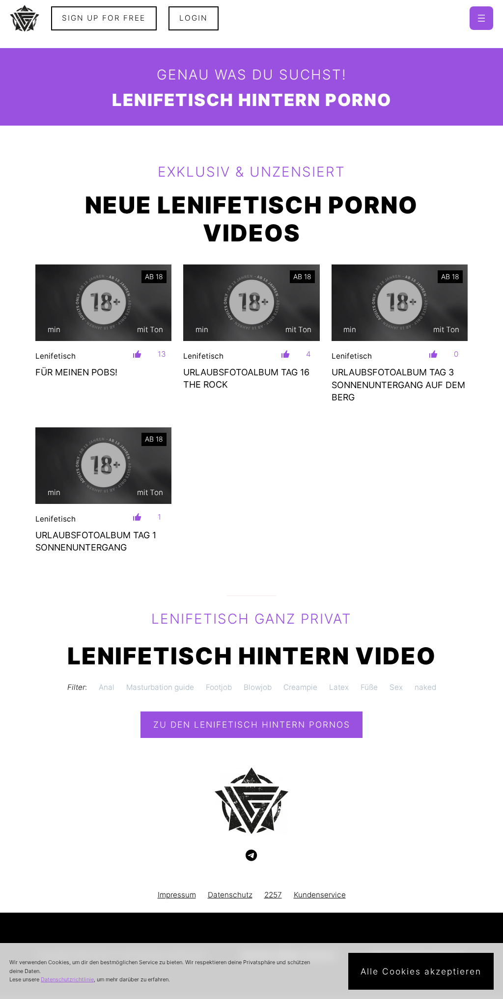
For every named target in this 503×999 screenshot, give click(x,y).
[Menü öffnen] (481, 18)
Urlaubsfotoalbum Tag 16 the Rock (246, 378)
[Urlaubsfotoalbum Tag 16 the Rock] (251, 302)
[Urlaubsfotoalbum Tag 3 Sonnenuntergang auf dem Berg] (400, 302)
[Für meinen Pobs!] (103, 302)
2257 (273, 894)
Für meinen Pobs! (76, 372)
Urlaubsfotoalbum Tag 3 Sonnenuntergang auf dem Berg (398, 384)
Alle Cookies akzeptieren (421, 971)
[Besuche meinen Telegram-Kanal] (251, 855)
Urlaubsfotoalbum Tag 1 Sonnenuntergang (95, 541)
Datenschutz (230, 894)
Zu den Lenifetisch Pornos (251, 724)
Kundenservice (320, 894)
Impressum (177, 894)
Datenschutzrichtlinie (67, 979)
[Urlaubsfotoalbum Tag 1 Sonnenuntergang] (103, 465)
